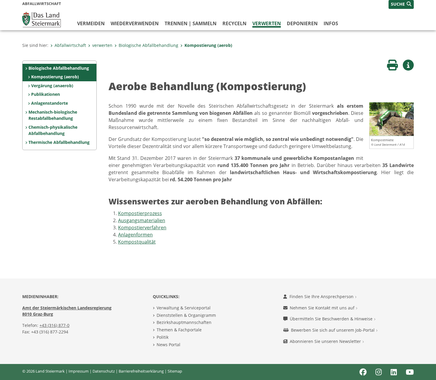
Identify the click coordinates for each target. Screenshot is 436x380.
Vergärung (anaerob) (52, 85)
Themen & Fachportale (179, 330)
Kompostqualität (137, 242)
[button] (401, 4)
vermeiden (91, 23)
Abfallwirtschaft (70, 45)
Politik (162, 337)
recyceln (234, 23)
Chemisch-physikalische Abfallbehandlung (52, 130)
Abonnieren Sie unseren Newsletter (326, 341)
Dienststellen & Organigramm (186, 315)
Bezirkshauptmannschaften (184, 322)
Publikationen (45, 94)
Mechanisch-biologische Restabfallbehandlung (52, 115)
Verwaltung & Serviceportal (184, 308)
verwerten (266, 23)
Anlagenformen (135, 234)
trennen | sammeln (191, 23)
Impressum (79, 371)
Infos (331, 23)
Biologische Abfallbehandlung (148, 45)
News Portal (168, 344)
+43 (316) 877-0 (54, 325)
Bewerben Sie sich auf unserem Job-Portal (333, 330)
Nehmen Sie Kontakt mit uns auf (323, 308)
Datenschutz (104, 371)
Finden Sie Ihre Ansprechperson (322, 296)
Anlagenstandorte (49, 103)
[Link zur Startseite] (41, 19)
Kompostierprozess (140, 213)
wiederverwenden (135, 23)
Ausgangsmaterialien (141, 220)
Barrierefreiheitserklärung (141, 371)
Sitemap (175, 371)
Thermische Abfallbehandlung (59, 142)
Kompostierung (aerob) (208, 45)
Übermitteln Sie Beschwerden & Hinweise (332, 319)
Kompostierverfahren (142, 227)
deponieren (302, 23)
